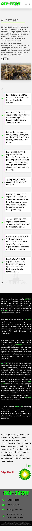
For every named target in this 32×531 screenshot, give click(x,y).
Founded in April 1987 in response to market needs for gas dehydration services (17, 99)
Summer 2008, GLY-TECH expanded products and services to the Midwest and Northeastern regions (18, 223)
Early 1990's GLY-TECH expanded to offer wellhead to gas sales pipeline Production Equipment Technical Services (18, 117)
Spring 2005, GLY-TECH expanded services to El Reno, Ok (16, 182)
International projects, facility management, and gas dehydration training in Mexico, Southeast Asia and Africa (18, 137)
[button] (25, 4)
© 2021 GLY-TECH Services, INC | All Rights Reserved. (16, 522)
